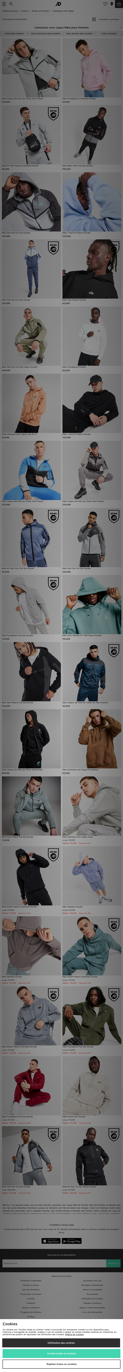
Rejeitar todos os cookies (62, 1364)
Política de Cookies (74, 1334)
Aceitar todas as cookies (61, 1353)
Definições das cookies (61, 1343)
